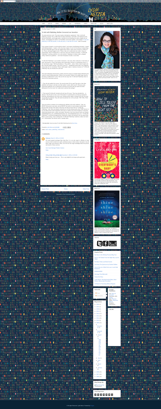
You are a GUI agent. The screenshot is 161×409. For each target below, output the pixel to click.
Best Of (50, 23)
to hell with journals (52, 41)
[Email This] (63, 127)
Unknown (48, 138)
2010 (97, 320)
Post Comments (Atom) (69, 194)
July (99, 358)
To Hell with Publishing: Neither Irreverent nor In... (99, 347)
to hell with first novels (71, 41)
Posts (98, 293)
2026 (97, 304)
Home (43, 23)
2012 (97, 316)
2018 (97, 309)
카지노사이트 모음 (57, 155)
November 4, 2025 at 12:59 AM (69, 155)
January (100, 367)
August (99, 335)
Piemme (114, 299)
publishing (54, 129)
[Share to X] (67, 127)
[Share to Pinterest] (70, 127)
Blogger (92, 405)
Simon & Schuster (112, 294)
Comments (100, 295)
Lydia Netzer (80, 6)
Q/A (70, 23)
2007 (97, 374)
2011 (97, 318)
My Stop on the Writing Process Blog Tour (106, 254)
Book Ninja (74, 123)
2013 (97, 313)
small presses (61, 129)
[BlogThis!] (65, 127)
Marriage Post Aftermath (101, 274)
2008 (97, 372)
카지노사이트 (49, 155)
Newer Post (45, 189)
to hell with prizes (61, 41)
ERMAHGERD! (98, 271)
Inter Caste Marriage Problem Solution (55, 148)
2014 (97, 311)
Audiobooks (77, 23)
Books (57, 23)
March (99, 364)
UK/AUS (101, 23)
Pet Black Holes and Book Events (103, 261)
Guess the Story (99, 276)
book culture (48, 129)
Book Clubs (93, 23)
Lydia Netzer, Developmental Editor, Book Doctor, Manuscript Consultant (105, 280)
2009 (97, 322)
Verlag (111, 297)
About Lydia (110, 23)
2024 (97, 306)
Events (85, 23)
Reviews (64, 23)
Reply (47, 150)
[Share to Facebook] (68, 127)
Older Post (86, 189)
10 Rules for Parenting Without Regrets (105, 283)
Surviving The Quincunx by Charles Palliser (106, 264)
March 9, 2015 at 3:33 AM (57, 138)
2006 (97, 376)
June (99, 360)
